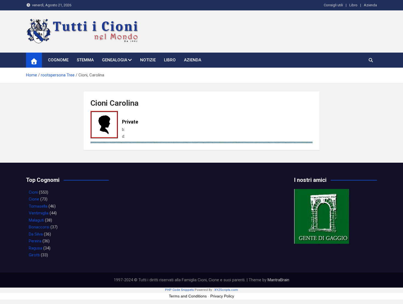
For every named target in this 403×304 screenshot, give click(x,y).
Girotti (34, 255)
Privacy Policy (222, 296)
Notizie (148, 60)
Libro (353, 5)
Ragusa (35, 248)
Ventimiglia (39, 213)
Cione (34, 199)
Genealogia (114, 60)
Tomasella (38, 206)
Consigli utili (333, 5)
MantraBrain (278, 279)
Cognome (58, 60)
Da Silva (36, 234)
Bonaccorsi (39, 227)
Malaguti (36, 220)
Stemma (85, 60)
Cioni (33, 192)
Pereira (35, 241)
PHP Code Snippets (179, 290)
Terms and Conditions (188, 296)
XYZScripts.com (226, 290)
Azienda (370, 5)
